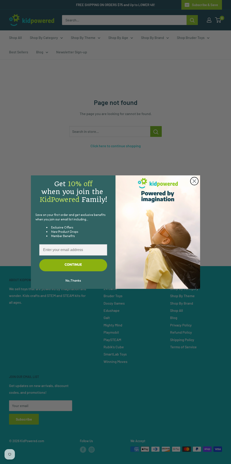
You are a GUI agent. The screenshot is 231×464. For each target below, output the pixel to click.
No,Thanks (73, 281)
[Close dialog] (194, 181)
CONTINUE (73, 265)
